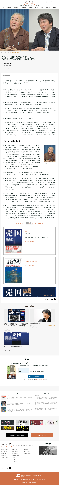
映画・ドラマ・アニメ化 (33, 7)
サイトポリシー (5, 449)
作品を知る (16, 7)
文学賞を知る (24, 7)
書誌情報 (54, 7)
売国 (8, 75)
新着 (3, 7)
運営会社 (4, 453)
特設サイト (48, 7)
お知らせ (4, 455)
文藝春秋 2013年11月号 (31, 261)
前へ (23, 223)
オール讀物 (27, 451)
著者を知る (9, 7)
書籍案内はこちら (17, 435)
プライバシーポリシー (6, 451)
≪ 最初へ (18, 223)
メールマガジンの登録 (40, 379)
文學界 (26, 449)
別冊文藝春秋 (28, 453)
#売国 (9, 329)
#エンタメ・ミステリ (10, 68)
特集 (42, 7)
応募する (33, 376)
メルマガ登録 (42, 435)
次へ (36, 223)
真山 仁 (5, 75)
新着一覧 (15, 449)
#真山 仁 (6, 329)
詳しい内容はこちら (29, 241)
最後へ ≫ (40, 223)
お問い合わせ (5, 457)
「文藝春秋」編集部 (6, 63)
